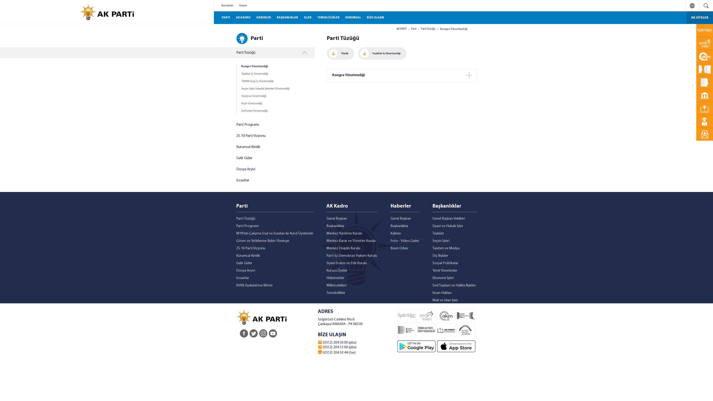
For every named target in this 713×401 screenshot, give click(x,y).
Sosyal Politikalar (445, 263)
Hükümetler (335, 278)
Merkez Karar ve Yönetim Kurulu (351, 241)
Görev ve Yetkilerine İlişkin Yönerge (262, 241)
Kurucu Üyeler (337, 271)
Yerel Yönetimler (444, 271)
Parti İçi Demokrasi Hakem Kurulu (351, 256)
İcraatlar (242, 180)
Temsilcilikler (335, 293)
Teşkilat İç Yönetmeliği (254, 73)
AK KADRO (243, 17)
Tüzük (344, 53)
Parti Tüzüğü (428, 29)
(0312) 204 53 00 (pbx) (339, 347)
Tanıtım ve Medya (446, 248)
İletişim (243, 5)
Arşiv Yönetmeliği (251, 103)
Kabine (395, 233)
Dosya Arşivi (245, 169)
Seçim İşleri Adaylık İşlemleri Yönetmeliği (265, 88)
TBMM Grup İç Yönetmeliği (257, 81)
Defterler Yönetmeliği (254, 111)
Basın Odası (399, 248)
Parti (413, 29)
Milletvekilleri (336, 285)
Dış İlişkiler (440, 256)
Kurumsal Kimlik (248, 147)
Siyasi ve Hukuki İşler (447, 226)
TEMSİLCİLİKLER (328, 17)
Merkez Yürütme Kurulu (344, 233)
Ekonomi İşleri (443, 278)
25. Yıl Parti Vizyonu (251, 136)
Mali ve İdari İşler (445, 300)
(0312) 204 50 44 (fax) (339, 353)
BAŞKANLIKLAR (287, 17)
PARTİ (226, 17)
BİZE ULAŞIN (375, 17)
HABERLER (263, 17)
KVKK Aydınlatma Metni (254, 285)
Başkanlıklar (335, 226)
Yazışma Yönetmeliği (253, 96)
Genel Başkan (336, 219)
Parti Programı (247, 125)
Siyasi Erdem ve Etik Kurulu (346, 263)
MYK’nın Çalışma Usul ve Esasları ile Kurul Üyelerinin (274, 233)
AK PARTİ (401, 29)
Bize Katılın (227, 5)
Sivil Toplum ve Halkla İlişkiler (454, 285)
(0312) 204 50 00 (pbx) (339, 343)
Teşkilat (438, 233)
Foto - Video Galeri (404, 241)
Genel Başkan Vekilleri (448, 219)
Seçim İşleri (440, 241)
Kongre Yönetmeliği (254, 66)
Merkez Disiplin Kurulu (343, 248)
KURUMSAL (353, 17)
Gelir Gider (244, 158)
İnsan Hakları (442, 293)
